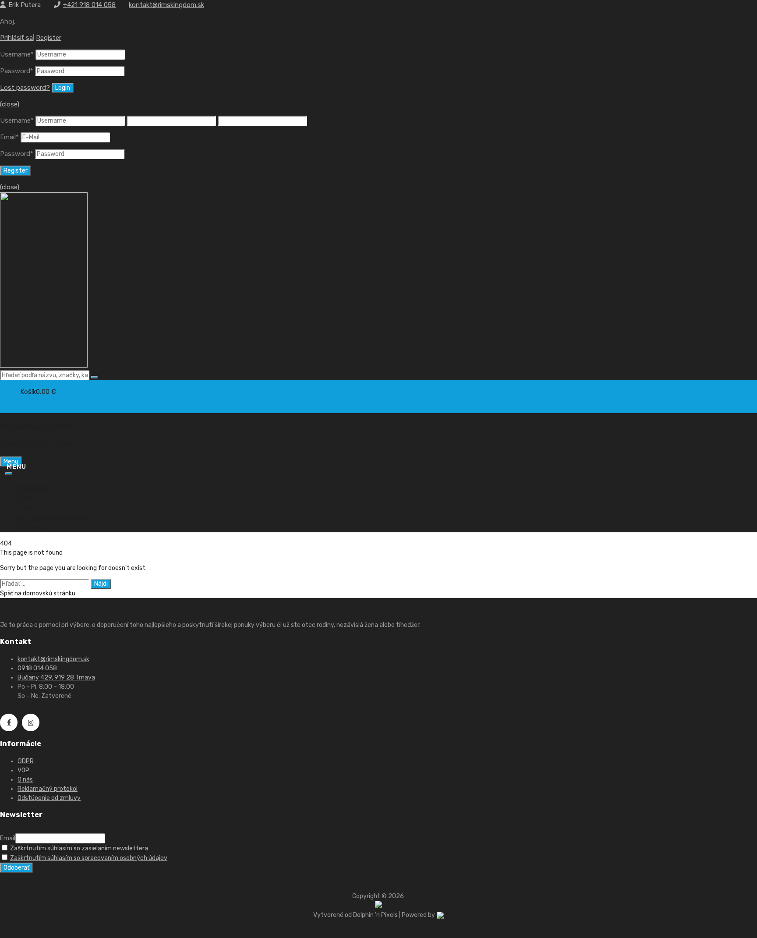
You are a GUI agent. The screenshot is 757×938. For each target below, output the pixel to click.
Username (17, 54)
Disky (26, 498)
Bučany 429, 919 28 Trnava (56, 677)
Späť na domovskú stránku (37, 593)
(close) (9, 104)
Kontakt (30, 527)
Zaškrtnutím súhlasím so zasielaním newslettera (79, 848)
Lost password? (25, 88)
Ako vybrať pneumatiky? (54, 517)
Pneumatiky (35, 488)
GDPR (26, 761)
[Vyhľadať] (94, 377)
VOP (23, 770)
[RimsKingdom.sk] (44, 365)
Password (16, 71)
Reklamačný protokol (48, 789)
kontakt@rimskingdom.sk (166, 5)
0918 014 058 (37, 668)
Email (9, 137)
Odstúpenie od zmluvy (49, 798)
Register (48, 38)
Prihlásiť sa (16, 38)
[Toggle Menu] (8, 473)
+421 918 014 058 (89, 5)
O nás (26, 507)
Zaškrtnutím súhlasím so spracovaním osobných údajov (88, 858)
